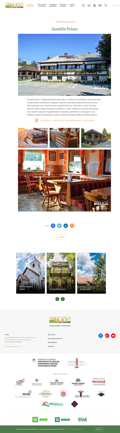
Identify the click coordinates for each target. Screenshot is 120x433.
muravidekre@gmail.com (13, 346)
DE (119, 5)
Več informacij (70, 429)
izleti (72, 5)
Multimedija (52, 342)
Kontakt (51, 346)
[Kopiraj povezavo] (72, 225)
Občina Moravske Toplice (66, 22)
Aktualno (52, 335)
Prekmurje (30, 5)
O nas (6, 335)
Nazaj (61, 237)
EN (116, 5)
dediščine (53, 5)
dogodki (41, 5)
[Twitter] (59, 225)
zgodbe (63, 5)
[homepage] (14, 5)
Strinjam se (99, 429)
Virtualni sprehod (55, 339)
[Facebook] (53, 225)
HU (113, 5)
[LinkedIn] (65, 225)
